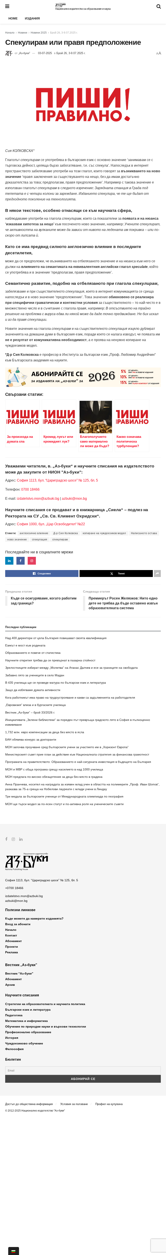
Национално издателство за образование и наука (82, 9)
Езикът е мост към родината (25, 645)
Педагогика (13, 1015)
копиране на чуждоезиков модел (104, 533)
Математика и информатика (26, 1021)
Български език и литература (28, 1009)
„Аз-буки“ (24, 53)
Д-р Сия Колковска (65, 533)
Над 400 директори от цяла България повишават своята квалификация (56, 638)
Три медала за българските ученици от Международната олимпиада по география (64, 796)
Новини (22, 32)
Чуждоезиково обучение (24, 1043)
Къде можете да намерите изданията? (34, 918)
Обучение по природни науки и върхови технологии (45, 1026)
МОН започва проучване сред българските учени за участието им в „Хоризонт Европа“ (67, 747)
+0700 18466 (14, 888)
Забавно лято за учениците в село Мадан (34, 675)
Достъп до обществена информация (29, 1104)
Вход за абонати (17, 924)
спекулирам (60, 539)
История (11, 1037)
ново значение (17, 539)
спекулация (39, 539)
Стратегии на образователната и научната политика (45, 1004)
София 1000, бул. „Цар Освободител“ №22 (51, 524)
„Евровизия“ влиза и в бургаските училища (35, 705)
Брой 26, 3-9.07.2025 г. (64, 32)
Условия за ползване (74, 1104)
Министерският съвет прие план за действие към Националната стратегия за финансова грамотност (77, 754)
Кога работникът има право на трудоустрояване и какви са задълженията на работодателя (70, 697)
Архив (10, 984)
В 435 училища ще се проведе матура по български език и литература (55, 682)
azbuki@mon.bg (74, 498)
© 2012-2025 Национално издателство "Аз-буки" (35, 1110)
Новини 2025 (39, 32)
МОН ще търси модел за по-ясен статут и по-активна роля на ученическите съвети (64, 804)
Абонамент (13, 941)
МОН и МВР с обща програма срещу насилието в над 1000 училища (54, 769)
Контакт (11, 935)
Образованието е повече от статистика (33, 652)
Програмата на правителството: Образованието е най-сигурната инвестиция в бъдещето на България (78, 762)
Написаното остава (144, 533)
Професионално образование (28, 1032)
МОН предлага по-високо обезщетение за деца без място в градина (53, 776)
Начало (9, 32)
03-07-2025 (45, 53)
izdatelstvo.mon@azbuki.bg (38, 498)
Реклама (11, 952)
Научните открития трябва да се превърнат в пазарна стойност (50, 660)
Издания (32, 18)
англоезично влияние (34, 533)
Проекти (11, 946)
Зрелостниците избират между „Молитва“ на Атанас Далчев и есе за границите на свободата (71, 667)
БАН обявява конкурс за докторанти (30, 739)
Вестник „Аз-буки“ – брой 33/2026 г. (30, 712)
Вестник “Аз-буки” (19, 973)
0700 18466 (30, 489)
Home (13, 18)
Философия (14, 1049)
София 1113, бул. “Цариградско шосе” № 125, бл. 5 (57, 480)
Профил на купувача (109, 1104)
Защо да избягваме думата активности (32, 690)
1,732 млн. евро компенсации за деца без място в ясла (44, 732)
